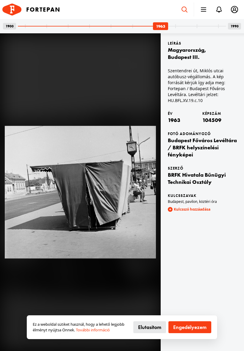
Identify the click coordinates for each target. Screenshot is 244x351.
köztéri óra (208, 201)
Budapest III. (183, 57)
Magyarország (186, 49)
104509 (211, 120)
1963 (174, 120)
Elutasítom (149, 327)
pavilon (191, 201)
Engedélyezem (190, 327)
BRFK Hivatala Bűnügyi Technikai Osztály (197, 178)
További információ (93, 330)
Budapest (176, 201)
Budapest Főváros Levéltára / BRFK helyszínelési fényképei (202, 147)
